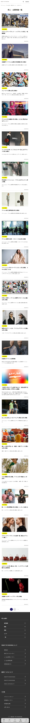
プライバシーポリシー (8, 696)
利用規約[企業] (7, 703)
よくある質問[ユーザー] (9, 657)
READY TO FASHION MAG (9, 676)
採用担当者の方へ (8, 664)
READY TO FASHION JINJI (9, 680)
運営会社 (6, 650)
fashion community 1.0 (9, 683)
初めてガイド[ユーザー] (9, 653)
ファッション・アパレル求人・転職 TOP (7, 5)
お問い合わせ (7, 707)
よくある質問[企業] (8, 660)
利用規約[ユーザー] (8, 700)
